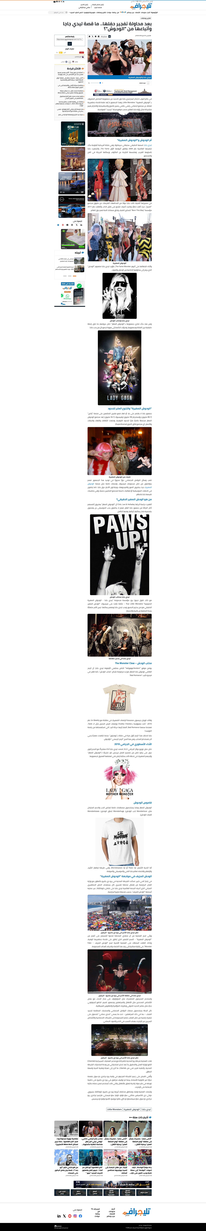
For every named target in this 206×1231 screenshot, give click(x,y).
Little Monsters (114, 1109)
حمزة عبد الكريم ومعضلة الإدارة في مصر (70, 115)
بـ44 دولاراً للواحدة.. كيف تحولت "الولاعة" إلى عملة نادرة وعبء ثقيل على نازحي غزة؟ (140, 1170)
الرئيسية (154, 12)
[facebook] (67, 225)
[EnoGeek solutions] (61, 1226)
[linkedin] (81, 225)
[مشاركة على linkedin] (63, 1)
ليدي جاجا (148, 145)
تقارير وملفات (101, 12)
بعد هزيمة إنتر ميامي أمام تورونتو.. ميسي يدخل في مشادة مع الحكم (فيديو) (70, 110)
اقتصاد (137, 12)
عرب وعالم (130, 12)
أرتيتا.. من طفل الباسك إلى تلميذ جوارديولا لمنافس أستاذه (116, 1170)
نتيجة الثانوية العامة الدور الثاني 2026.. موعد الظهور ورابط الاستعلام (64, 268)
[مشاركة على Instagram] (75, 1216)
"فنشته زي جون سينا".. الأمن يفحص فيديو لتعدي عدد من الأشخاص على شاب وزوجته (70, 73)
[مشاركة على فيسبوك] (57, 1)
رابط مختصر (69, 36)
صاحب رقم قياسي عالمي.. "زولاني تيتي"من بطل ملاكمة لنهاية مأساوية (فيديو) (92, 1141)
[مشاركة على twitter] (61, 1)
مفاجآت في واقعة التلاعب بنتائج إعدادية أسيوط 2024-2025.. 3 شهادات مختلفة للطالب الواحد (69, 104)
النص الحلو (79, 12)
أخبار (148, 12)
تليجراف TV (95, 1209)
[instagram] (72, 225)
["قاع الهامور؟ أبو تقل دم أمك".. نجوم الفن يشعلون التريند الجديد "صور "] (91, 1157)
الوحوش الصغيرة (132, 1109)
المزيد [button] (72, 12)
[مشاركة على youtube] (55, 2)
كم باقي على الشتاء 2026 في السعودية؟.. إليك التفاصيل (66, 260)
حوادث (109, 12)
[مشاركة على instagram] (59, 1)
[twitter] (76, 225)
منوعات (143, 12)
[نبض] (58, 225)
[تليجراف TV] (123, 12)
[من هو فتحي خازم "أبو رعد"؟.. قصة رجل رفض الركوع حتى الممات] (66, 1157)
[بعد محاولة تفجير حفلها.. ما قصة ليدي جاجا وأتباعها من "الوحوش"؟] (95, 36)
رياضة (114, 12)
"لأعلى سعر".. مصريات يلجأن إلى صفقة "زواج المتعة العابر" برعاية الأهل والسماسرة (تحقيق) (70, 80)
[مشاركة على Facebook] (80, 1216)
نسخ (70, 44)
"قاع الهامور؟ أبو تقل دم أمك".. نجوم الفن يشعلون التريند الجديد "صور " (92, 1170)
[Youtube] (63, 225)
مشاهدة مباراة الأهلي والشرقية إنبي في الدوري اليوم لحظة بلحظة (70, 86)
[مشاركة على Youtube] (69, 1216)
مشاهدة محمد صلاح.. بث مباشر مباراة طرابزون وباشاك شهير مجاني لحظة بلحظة (70, 92)
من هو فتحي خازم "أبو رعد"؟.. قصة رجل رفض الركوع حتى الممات (66, 1170)
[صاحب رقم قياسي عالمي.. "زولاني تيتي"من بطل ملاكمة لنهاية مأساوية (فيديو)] (91, 1129)
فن (118, 12)
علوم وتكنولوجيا (89, 12)
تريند (78, 252)
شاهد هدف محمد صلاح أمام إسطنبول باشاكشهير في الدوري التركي (71, 97)
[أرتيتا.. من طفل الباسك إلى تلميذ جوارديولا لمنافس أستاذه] (115, 1157)
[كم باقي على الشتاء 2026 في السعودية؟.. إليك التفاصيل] (79, 260)
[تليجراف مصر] (141, 6)
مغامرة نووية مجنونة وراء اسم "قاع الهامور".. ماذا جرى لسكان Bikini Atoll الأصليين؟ (66, 1141)
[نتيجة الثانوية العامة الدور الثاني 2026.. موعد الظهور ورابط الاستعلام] (79, 268)
